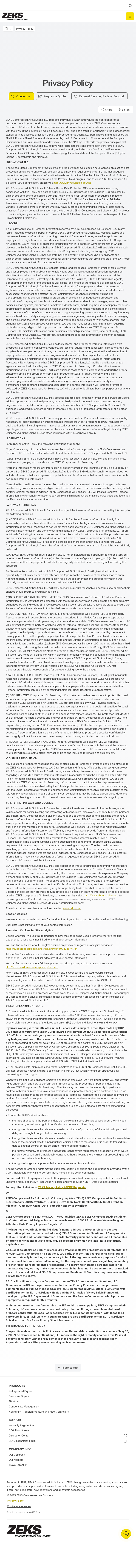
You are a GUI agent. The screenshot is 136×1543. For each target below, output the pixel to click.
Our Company (17, 1454)
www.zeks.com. (72, 908)
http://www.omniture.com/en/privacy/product (32, 967)
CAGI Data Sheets (19, 1430)
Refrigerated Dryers (20, 1391)
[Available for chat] (126, 1534)
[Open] (130, 16)
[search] (130, 6)
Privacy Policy (15, 1500)
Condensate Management (24, 1406)
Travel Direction (18, 1464)
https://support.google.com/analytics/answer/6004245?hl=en (41, 948)
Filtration (14, 1401)
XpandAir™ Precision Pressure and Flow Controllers (39, 1411)
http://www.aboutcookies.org (101, 895)
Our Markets (16, 1459)
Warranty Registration (21, 1425)
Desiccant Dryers (19, 1396)
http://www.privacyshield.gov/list (72, 182)
